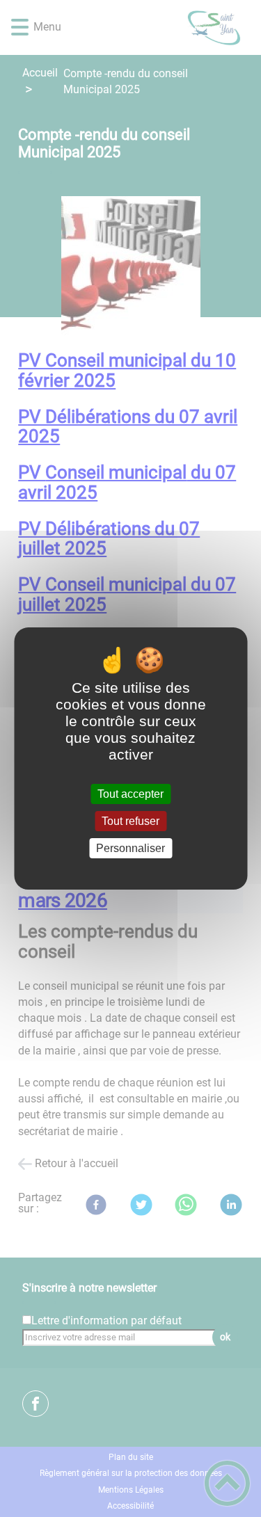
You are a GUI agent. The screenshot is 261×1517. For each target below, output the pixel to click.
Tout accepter (130, 794)
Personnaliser (130, 848)
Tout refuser (130, 821)
